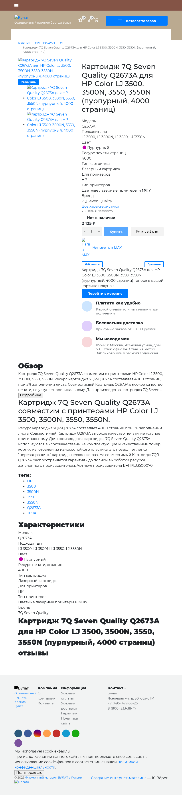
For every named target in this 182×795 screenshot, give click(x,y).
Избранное (92, 264)
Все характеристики (100, 206)
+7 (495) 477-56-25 (152, 5)
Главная (24, 42)
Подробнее (30, 395)
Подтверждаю (29, 773)
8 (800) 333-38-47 (122, 708)
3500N (33, 492)
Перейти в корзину (104, 293)
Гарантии (69, 713)
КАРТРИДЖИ (45, 42)
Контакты (46, 703)
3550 (31, 497)
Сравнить (154, 264)
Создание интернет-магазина (118, 778)
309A (31, 513)
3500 (31, 486)
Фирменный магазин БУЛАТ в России (53, 777)
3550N (32, 502)
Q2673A (34, 508)
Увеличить (28, 81)
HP (62, 42)
